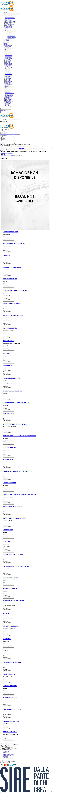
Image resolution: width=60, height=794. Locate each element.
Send (2, 150)
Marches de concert (11, 36)
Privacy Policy (13, 146)
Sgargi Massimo (8, 97)
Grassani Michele (8, 68)
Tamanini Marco (8, 103)
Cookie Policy (5, 757)
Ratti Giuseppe (8, 88)
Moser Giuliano (8, 76)
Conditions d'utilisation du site (8, 755)
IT (0, 110)
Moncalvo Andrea (8, 75)
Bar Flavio (7, 47)
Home (1, 155)
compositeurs (5, 44)
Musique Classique (8, 14)
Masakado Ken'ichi (8, 74)
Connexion (2, 138)
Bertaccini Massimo (8, 48)
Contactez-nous (6, 752)
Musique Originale (8, 15)
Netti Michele (7, 77)
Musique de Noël (8, 25)
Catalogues (7, 29)
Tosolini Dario (7, 105)
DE (4, 110)
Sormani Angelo (8, 100)
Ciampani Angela (8, 58)
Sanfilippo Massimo (9, 94)
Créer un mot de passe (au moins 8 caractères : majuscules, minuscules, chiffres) (15, 144)
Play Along (7, 40)
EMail (2, 143)
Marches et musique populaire (10, 22)
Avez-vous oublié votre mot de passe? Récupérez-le (10, 134)
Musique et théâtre (8, 20)
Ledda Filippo (7, 71)
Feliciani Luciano (8, 63)
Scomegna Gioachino (9, 95)
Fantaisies (9, 33)
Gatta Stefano (7, 66)
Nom (1, 141)
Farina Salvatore (8, 61)
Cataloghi (13, 155)
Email (1, 130)
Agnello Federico (8, 45)
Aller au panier (3, 122)
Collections (7, 28)
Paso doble (10, 32)
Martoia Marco (8, 73)
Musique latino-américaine (10, 18)
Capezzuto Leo (8, 54)
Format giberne (8, 23)
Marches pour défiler (11, 38)
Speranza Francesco (9, 101)
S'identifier (2, 137)
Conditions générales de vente (8, 754)
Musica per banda (7, 155)
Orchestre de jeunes (8, 26)
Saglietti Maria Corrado (9, 93)
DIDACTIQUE (6, 42)
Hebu (17, 155)
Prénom (2, 140)
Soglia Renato (7, 98)
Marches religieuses (11, 35)
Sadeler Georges (8, 92)
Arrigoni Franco (8, 46)
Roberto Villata (8, 102)
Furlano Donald (8, 65)
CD (3, 41)
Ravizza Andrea (8, 89)
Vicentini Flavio (8, 106)
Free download (8, 30)
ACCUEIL (5, 12)
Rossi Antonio (7, 90)
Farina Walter (7, 62)
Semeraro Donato (8, 96)
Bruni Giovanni (8, 50)
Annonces (7, 39)
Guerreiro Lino (8, 69)
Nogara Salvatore (8, 78)
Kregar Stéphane (8, 70)
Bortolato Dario (8, 49)
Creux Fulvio (7, 59)
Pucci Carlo (7, 85)
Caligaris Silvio (8, 51)
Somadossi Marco (8, 99)
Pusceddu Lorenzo (8, 87)
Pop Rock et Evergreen (9, 17)
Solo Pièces (7, 19)
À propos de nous (6, 751)
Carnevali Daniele (8, 55)
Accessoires (5, 43)
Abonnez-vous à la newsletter (6, 153)
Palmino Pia (7, 80)
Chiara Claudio (8, 57)
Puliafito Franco (8, 86)
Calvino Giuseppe (8, 52)
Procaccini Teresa (8, 84)
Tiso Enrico (7, 104)
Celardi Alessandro (8, 56)
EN (2, 110)
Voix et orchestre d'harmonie (10, 21)
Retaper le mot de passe (5, 145)
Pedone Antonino (8, 81)
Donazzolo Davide (8, 60)
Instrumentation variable (9, 24)
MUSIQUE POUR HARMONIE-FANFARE (11, 13)
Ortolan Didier (8, 79)
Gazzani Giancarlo (8, 67)
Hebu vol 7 (21, 155)
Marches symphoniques (12, 37)
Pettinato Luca (7, 83)
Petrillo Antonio (8, 82)
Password (2, 131)
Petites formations (8, 27)
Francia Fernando (8, 64)
